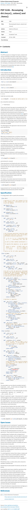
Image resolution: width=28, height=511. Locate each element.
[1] (13, 66)
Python (2, 3)
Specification (6, 193)
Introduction (6, 70)
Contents (6, 46)
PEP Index (7, 3)
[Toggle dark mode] (26, 7)
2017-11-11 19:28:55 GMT (14, 509)
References (5, 491)
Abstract (4, 52)
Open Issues (5, 422)
